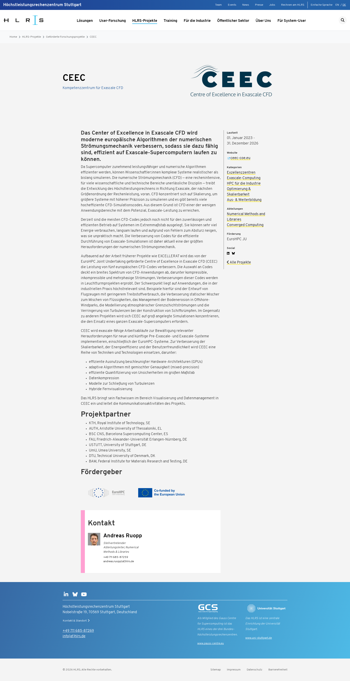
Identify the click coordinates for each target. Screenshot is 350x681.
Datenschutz (254, 669)
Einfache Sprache (321, 4)
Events (232, 4)
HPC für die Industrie (244, 184)
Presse (259, 4)
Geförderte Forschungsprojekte (65, 36)
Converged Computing (245, 225)
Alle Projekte (240, 263)
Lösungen (85, 21)
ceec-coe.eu (240, 158)
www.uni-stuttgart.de (258, 638)
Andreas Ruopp (122, 536)
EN (337, 4)
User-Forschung (112, 21)
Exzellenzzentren (241, 173)
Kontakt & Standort (75, 620)
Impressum (234, 669)
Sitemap (215, 669)
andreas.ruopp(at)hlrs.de (118, 561)
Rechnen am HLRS (292, 4)
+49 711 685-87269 (78, 631)
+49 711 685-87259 (115, 557)
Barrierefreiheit (277, 669)
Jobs (272, 4)
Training (170, 21)
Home (13, 36)
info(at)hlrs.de (74, 636)
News (245, 4)
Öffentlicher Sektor (233, 21)
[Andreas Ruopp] (94, 539)
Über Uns (263, 21)
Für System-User (291, 21)
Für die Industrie (197, 21)
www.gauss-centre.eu (210, 643)
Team (218, 4)
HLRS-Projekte (144, 21)
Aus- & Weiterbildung (244, 200)
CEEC (93, 36)
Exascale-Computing (243, 178)
